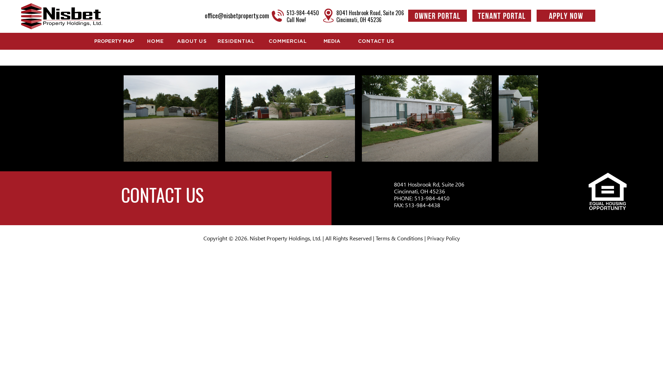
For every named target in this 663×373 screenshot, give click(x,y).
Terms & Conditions (399, 238)
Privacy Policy (443, 238)
